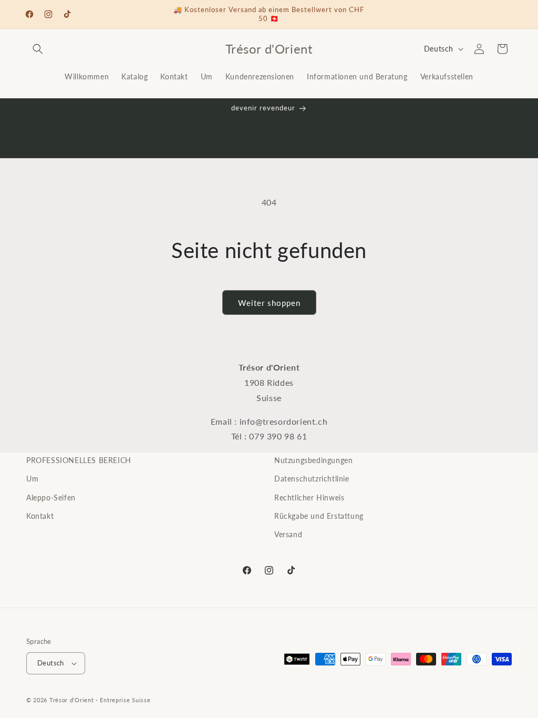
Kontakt (40, 515)
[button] (37, 48)
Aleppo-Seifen (51, 497)
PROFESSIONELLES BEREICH (78, 460)
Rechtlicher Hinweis (309, 497)
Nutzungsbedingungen (313, 460)
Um (32, 478)
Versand (288, 534)
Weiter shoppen (269, 302)
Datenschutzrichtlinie (311, 478)
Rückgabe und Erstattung (319, 515)
